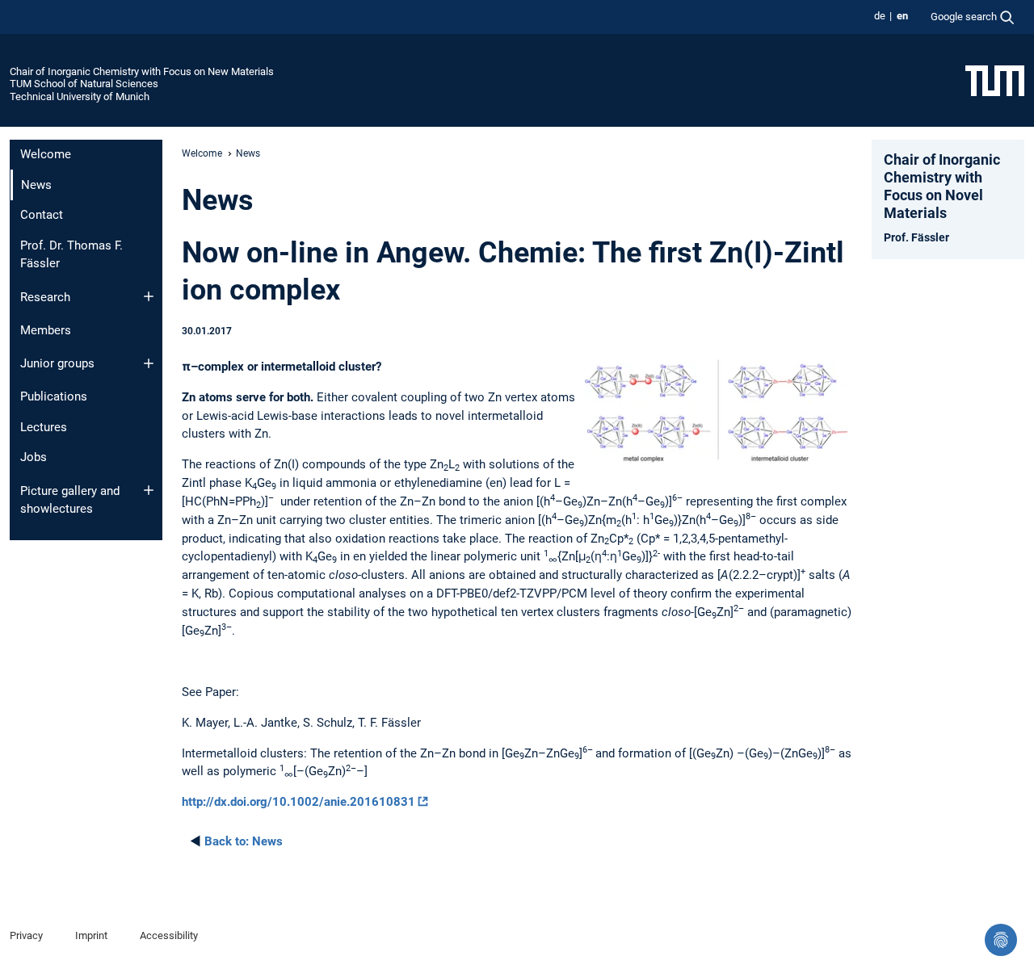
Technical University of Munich (79, 96)
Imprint (91, 935)
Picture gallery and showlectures (70, 500)
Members (45, 330)
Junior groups (57, 363)
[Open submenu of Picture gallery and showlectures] (148, 490)
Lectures (43, 427)
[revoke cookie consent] (1001, 940)
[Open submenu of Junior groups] (148, 363)
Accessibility (169, 935)
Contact (41, 215)
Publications (53, 396)
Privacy (26, 935)
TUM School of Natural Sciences (84, 84)
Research (45, 297)
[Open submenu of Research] (148, 296)
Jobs (33, 457)
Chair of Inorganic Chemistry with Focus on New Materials (142, 71)
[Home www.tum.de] (994, 80)
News (243, 841)
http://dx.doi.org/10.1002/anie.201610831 (298, 802)
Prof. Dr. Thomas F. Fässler (71, 254)
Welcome (45, 154)
